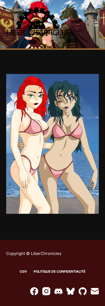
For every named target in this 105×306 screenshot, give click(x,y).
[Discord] (58, 291)
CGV (23, 271)
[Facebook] (34, 291)
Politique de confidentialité (59, 271)
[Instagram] (46, 291)
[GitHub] (83, 291)
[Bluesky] (70, 291)
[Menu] (96, 24)
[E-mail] (95, 291)
